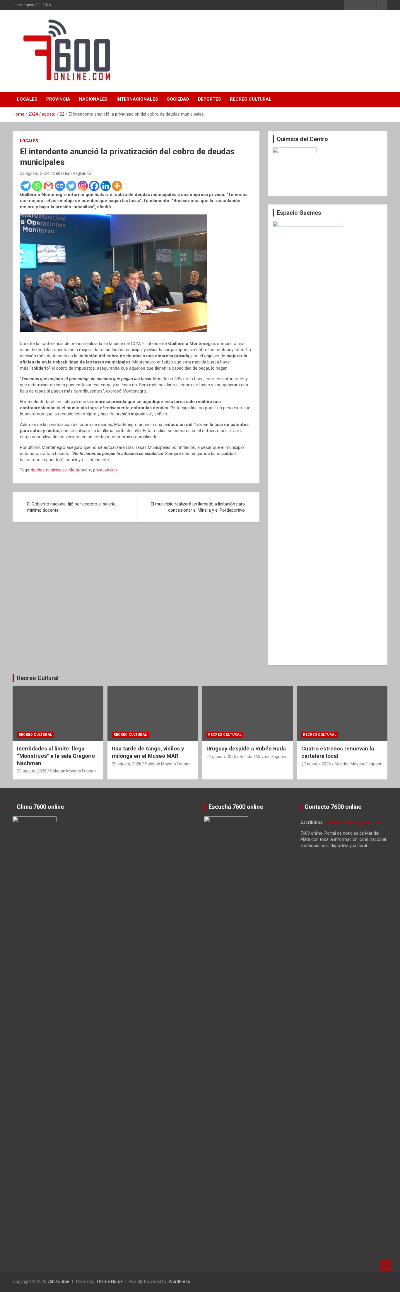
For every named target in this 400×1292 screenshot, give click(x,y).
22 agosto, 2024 (34, 173)
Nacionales (93, 99)
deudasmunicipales (49, 470)
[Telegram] (25, 186)
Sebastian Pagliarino (72, 173)
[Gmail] (48, 186)
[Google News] (60, 186)
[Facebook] (94, 186)
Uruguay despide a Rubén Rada (246, 748)
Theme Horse (109, 1281)
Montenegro (80, 470)
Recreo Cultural (250, 99)
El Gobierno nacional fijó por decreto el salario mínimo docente (71, 507)
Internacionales (137, 99)
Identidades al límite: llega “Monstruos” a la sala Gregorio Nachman (56, 755)
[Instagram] (83, 186)
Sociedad (178, 99)
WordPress (179, 1281)
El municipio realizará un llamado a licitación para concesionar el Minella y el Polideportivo (198, 507)
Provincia (58, 99)
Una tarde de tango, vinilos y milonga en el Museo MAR (148, 752)
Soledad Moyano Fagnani (73, 771)
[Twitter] (71, 186)
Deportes (209, 99)
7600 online (58, 1281)
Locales (27, 99)
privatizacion (105, 470)
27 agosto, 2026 (221, 756)
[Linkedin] (105, 186)
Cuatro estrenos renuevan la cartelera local (337, 752)
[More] (117, 186)
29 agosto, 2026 (32, 771)
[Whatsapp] (37, 186)
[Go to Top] (385, 1265)
